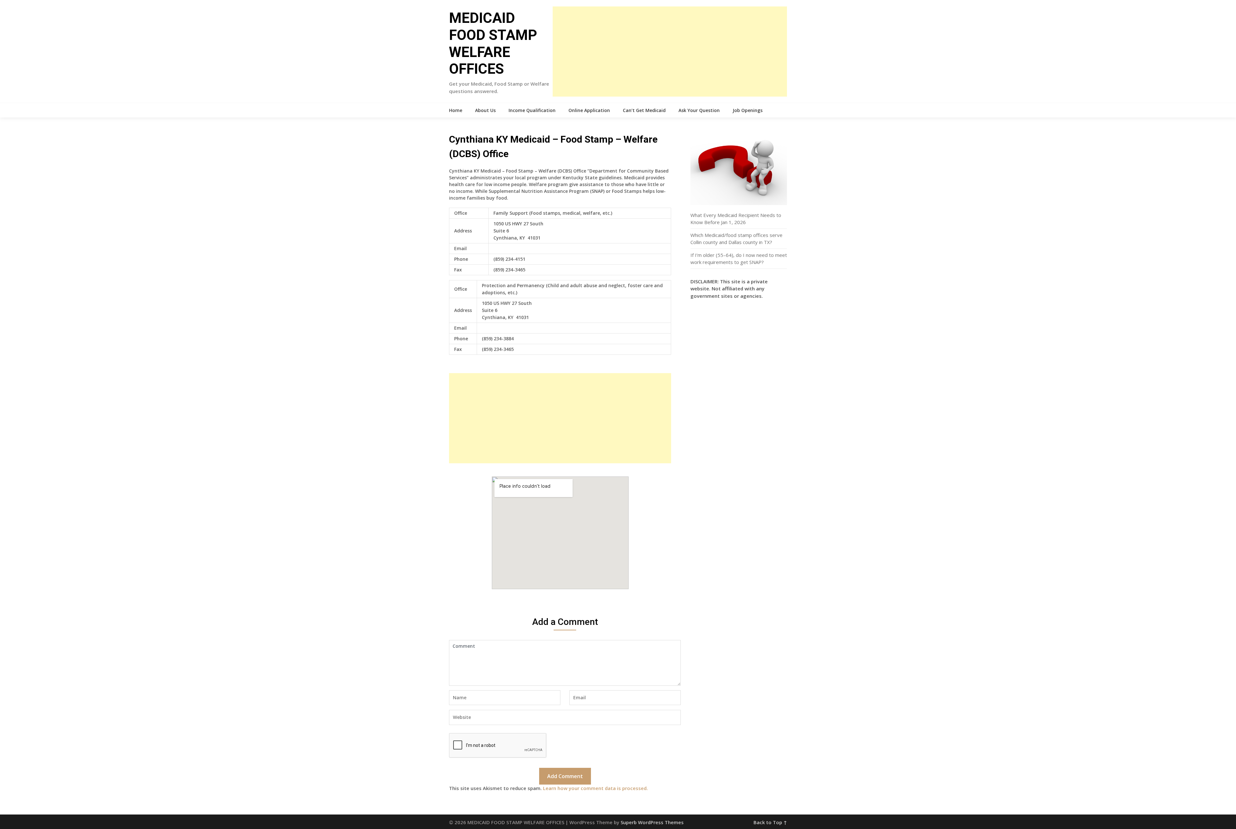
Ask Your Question (699, 110)
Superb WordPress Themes (652, 822)
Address (463, 231)
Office (460, 213)
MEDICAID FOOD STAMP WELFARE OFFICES (493, 43)
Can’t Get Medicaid (644, 110)
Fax (458, 270)
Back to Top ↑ (770, 822)
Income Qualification (532, 110)
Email (460, 248)
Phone (461, 259)
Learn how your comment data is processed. (595, 788)
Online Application (589, 110)
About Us (485, 110)
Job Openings (748, 110)
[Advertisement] (670, 51)
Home (455, 110)
